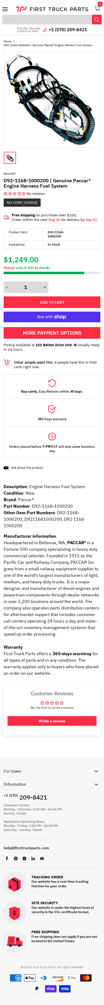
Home (7, 41)
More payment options (52, 333)
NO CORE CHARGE (22, 202)
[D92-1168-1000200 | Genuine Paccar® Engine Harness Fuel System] (52, 147)
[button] (15, 193)
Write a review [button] (52, 721)
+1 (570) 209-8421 (68, 29)
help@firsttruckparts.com (26, 847)
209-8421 (25, 797)
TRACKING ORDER (47, 877)
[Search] (97, 19)
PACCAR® (10, 174)
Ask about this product (27, 468)
